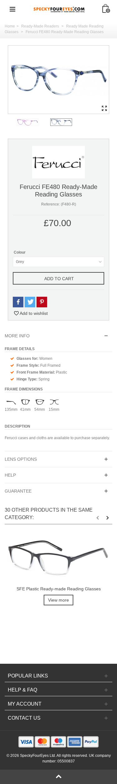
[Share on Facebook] (18, 302)
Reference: (50, 204)
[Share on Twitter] (29, 302)
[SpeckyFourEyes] (59, 9)
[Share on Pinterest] (41, 302)
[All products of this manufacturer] (58, 162)
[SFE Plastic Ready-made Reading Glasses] (58, 558)
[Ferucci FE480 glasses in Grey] (58, 79)
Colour (20, 252)
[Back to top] (58, 777)
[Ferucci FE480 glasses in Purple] (32, 122)
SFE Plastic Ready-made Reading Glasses (59, 588)
